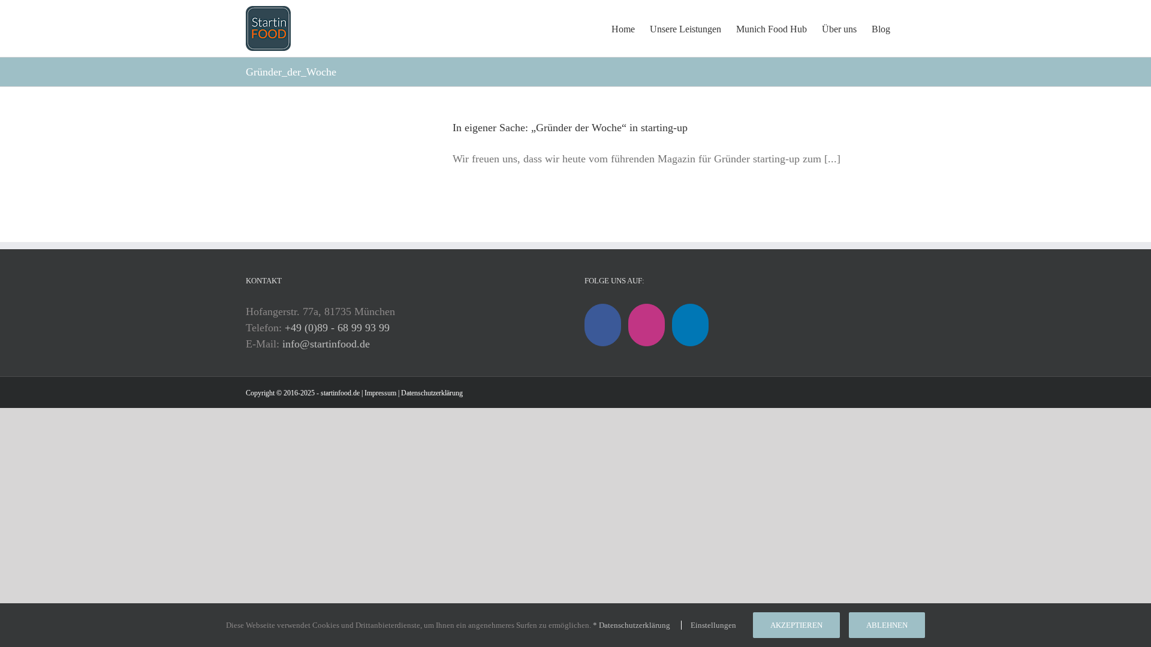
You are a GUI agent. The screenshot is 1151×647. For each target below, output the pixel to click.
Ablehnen (887, 625)
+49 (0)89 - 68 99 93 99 (337, 328)
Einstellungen (714, 625)
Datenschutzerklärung (432, 393)
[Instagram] (646, 325)
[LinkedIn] (690, 325)
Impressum (380, 393)
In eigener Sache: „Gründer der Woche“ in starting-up (570, 128)
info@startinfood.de (326, 344)
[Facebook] (602, 325)
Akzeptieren (796, 625)
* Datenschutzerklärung (631, 625)
